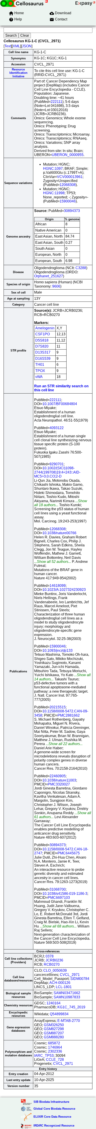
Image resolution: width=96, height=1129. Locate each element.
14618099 (58, 585)
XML (16, 46)
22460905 (58, 776)
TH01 (39, 364)
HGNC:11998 (54, 193)
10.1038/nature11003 (59, 780)
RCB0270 (52, 964)
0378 (50, 956)
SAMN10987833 (67, 997)
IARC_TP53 (44, 1055)
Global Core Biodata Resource (54, 1108)
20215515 (58, 707)
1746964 (55, 1047)
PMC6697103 (59, 897)
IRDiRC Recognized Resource (53, 1125)
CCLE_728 (55, 1059)
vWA (39, 377)
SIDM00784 (79, 979)
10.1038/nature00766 (59, 533)
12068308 (68, 185)
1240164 (53, 1003)
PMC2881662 (69, 715)
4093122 (57, 428)
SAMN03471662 (67, 993)
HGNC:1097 (53, 168)
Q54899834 (59, 1014)
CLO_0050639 (55, 970)
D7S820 (41, 346)
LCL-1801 (64, 987)
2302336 (55, 1051)
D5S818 (41, 340)
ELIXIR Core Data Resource (52, 1116)
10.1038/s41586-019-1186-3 (64, 893)
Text (7, 46)
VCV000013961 (70, 177)
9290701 (57, 464)
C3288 (80, 268)
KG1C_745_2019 (71, 1007)
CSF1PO (42, 334)
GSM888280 (54, 1037)
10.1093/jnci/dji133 (57, 650)
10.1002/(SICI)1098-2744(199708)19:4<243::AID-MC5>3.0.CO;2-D (57, 472)
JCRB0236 (54, 960)
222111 (56, 102)
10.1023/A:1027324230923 (64, 589)
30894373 (72, 211)
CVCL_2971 (70, 975)
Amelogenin (44, 328)
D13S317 (42, 352)
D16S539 (42, 358)
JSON (26, 46)
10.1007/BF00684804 (59, 404)
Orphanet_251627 (48, 276)
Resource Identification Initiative (18, 73)
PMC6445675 (69, 853)
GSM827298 (54, 1029)
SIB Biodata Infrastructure (51, 1101)
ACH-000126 (59, 983)
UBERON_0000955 (67, 155)
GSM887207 (54, 1033)
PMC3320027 (59, 784)
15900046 (68, 201)
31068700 (58, 889)
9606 (56, 286)
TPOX (40, 371)
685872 (54, 1043)
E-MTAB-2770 (68, 1021)
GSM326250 (54, 1025)
